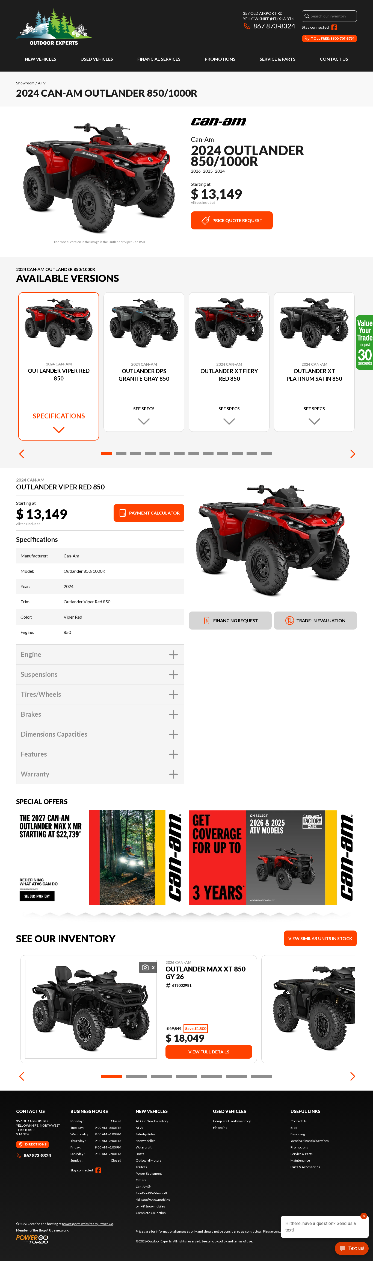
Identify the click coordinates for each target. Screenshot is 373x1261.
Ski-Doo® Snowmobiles (153, 1200)
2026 (196, 170)
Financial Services (158, 58)
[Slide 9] (222, 453)
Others (141, 1180)
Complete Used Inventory (232, 1121)
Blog (294, 1128)
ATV (42, 83)
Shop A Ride (47, 1230)
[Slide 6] (179, 453)
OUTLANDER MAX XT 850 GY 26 (205, 973)
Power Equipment (149, 1173)
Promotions (220, 58)
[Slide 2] (121, 453)
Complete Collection (151, 1213)
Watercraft (144, 1147)
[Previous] (21, 453)
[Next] (351, 453)
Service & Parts (277, 58)
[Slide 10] (237, 453)
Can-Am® (143, 1187)
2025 (208, 170)
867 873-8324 (274, 26)
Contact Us (334, 58)
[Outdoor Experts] (54, 26)
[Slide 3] (135, 453)
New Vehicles (40, 58)
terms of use (242, 1241)
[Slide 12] (266, 453)
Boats (140, 1154)
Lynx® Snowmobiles (150, 1206)
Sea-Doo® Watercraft (151, 1193)
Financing (220, 1128)
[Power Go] (65, 1239)
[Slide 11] (252, 453)
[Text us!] (351, 1249)
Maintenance (300, 1160)
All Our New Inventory (152, 1121)
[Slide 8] (208, 453)
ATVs (139, 1128)
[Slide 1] (106, 453)
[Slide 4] (150, 453)
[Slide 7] (193, 453)
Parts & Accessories (305, 1167)
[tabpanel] (96, 1141)
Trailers (141, 1167)
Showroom (25, 83)
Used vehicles (97, 58)
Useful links (305, 1111)
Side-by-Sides (145, 1134)
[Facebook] (334, 27)
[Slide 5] (164, 453)
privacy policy (217, 1241)
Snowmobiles (145, 1141)
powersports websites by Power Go (87, 1224)
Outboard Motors (148, 1160)
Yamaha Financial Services (310, 1141)
